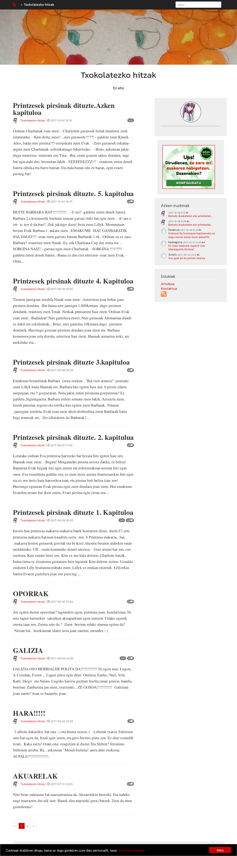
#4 (203, 242)
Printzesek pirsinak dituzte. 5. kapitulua (73, 193)
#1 (187, 212)
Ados (220, 850)
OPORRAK (31, 593)
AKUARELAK (35, 776)
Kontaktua (169, 289)
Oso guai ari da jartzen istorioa (186, 258)
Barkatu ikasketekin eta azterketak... (190, 216)
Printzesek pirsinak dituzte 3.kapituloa (71, 362)
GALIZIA (28, 650)
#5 (198, 255)
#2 (188, 221)
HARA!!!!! (29, 713)
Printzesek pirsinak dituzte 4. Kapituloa (73, 281)
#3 (199, 230)
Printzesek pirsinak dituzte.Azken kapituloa (64, 108)
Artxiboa (167, 284)
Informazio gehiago (131, 850)
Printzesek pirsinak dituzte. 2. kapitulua (73, 437)
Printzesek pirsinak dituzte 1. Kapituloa (73, 512)
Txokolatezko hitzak (39, 4)
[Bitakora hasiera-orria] (14, 4)
